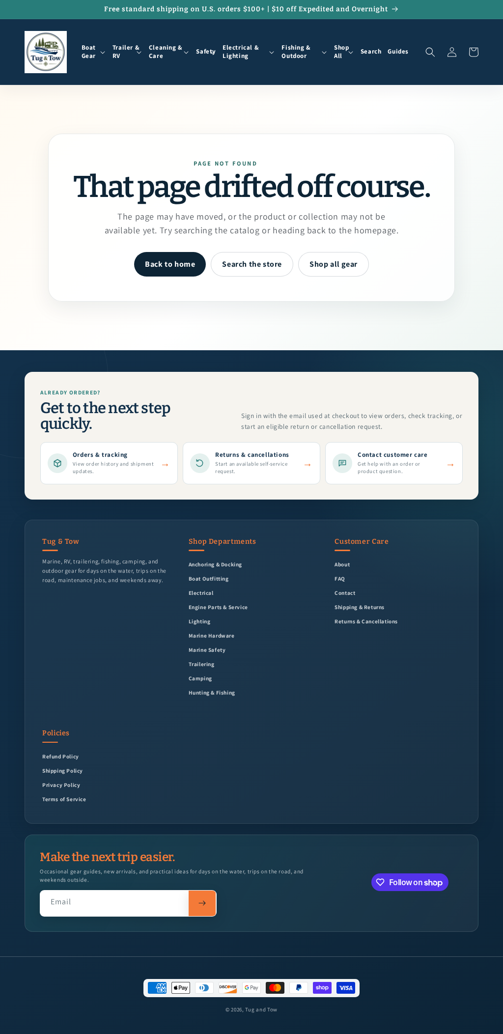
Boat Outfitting (209, 578)
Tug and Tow (261, 1009)
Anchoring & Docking (215, 564)
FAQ (340, 578)
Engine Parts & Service (218, 607)
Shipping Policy (62, 770)
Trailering (202, 664)
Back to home (170, 264)
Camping (200, 678)
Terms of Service (64, 799)
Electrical (201, 592)
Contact (345, 592)
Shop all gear (333, 264)
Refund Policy (60, 756)
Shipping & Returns (360, 607)
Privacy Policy (61, 784)
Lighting (200, 621)
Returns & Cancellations (366, 621)
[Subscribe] (202, 903)
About (342, 564)
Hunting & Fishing (212, 692)
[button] (94, 52)
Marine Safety (207, 649)
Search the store (252, 264)
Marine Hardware (212, 635)
